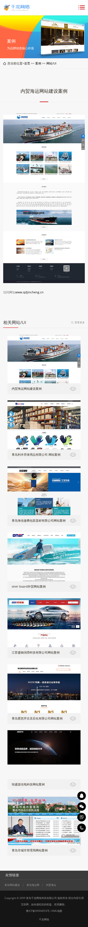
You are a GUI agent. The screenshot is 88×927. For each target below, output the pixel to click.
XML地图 (57, 911)
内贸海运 (51, 885)
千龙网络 (44, 919)
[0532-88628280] (81, 828)
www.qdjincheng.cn (29, 292)
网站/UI (51, 63)
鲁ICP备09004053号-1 (39, 911)
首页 (27, 63)
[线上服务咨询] (81, 795)
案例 (38, 63)
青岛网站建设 (12, 885)
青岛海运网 (32, 885)
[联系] (81, 817)
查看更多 (80, 322)
